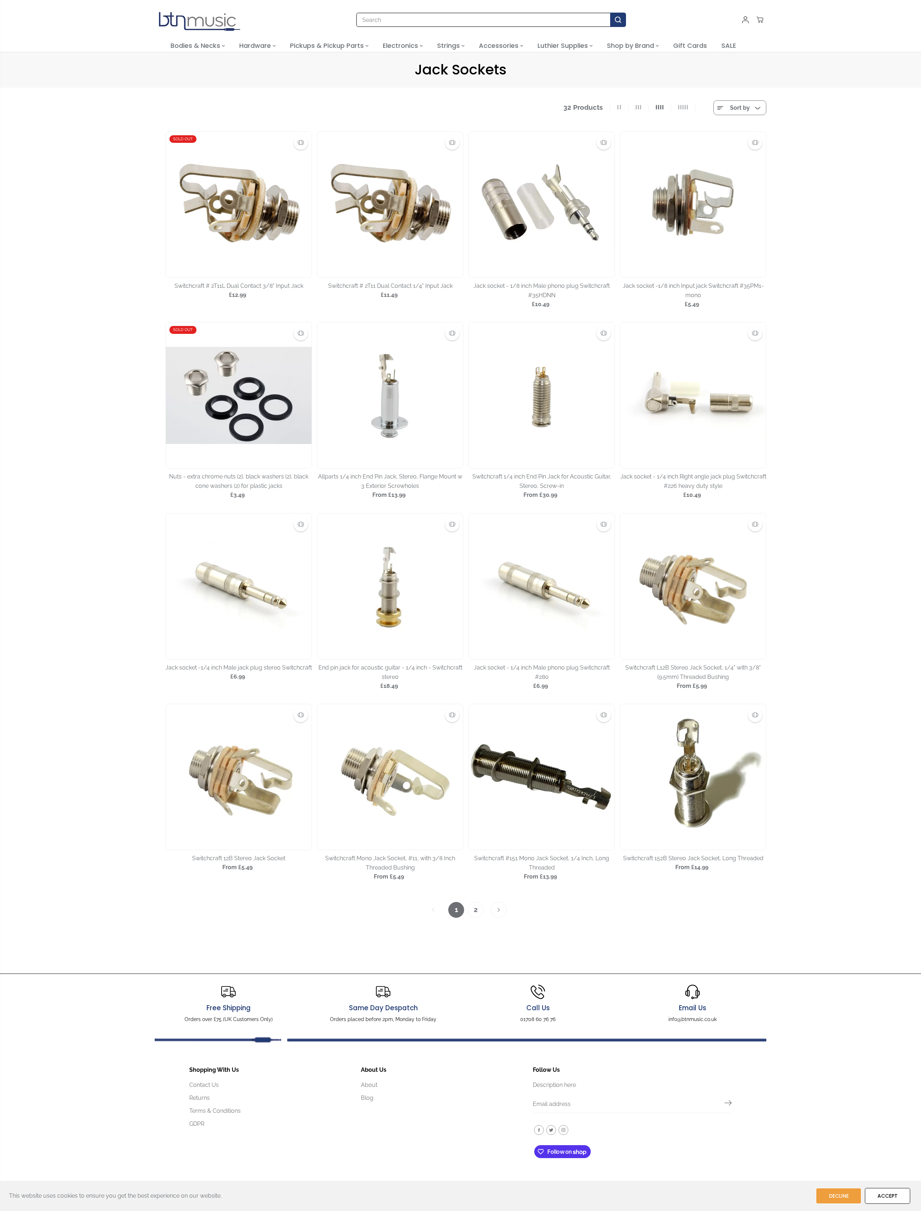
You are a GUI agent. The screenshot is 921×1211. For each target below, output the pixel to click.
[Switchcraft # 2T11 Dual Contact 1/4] (390, 204)
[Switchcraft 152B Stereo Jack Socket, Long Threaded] (693, 777)
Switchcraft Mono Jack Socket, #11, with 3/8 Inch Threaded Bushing (390, 863)
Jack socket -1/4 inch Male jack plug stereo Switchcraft (238, 667)
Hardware (256, 45)
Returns (199, 1097)
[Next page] (498, 909)
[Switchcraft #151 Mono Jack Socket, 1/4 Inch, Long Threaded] (541, 777)
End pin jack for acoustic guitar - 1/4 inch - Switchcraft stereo (390, 672)
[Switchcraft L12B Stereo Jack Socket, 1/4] (693, 586)
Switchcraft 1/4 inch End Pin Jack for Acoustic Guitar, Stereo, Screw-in (541, 481)
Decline (839, 1195)
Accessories (499, 45)
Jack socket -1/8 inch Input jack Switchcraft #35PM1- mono (693, 290)
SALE (728, 45)
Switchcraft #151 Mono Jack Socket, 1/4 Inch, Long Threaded (541, 863)
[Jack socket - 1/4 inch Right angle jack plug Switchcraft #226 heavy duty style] (693, 395)
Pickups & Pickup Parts (328, 45)
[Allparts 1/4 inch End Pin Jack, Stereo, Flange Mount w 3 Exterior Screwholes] (390, 395)
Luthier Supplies (563, 45)
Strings (449, 45)
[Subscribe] (728, 1104)
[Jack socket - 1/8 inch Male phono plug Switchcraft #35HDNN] (541, 204)
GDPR (196, 1123)
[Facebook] (539, 1130)
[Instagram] (563, 1130)
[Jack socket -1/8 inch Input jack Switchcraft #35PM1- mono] (693, 204)
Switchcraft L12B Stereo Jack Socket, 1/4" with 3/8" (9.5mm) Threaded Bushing (693, 672)
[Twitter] (551, 1130)
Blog (367, 1097)
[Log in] (745, 19)
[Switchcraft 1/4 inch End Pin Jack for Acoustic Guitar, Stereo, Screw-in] (541, 395)
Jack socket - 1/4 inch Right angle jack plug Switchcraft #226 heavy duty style (693, 481)
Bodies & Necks (196, 45)
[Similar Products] (301, 142)
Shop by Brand (631, 45)
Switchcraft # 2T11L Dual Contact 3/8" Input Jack (238, 285)
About (369, 1084)
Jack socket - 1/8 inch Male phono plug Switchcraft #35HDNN (541, 290)
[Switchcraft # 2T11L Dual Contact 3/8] (239, 204)
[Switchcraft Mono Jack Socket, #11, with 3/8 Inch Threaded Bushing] (390, 777)
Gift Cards (690, 45)
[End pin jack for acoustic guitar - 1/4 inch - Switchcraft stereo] (390, 586)
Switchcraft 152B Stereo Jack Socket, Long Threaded (693, 858)
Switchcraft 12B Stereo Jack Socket (238, 858)
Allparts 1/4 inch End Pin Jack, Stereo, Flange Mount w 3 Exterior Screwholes (390, 481)
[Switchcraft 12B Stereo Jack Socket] (239, 777)
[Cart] (759, 19)
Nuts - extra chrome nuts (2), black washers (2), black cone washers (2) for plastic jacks (238, 481)
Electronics (401, 45)
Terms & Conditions (215, 1110)
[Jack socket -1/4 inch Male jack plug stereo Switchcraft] (239, 586)
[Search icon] (618, 20)
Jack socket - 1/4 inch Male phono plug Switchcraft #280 (542, 672)
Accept (887, 1195)
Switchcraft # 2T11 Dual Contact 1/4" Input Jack (390, 285)
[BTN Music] (200, 20)
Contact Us (204, 1084)
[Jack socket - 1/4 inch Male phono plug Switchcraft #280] (541, 586)
